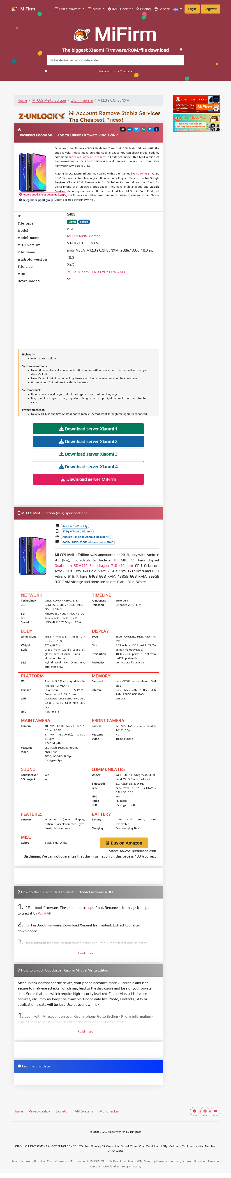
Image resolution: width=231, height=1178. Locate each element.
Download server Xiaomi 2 (91, 441)
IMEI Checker (122, 9)
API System (84, 1111)
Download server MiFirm (90, 479)
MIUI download (79, 1161)
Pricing (145, 9)
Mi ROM (94, 1161)
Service (164, 9)
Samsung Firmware (156, 1161)
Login (192, 9)
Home (22, 100)
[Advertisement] (88, 315)
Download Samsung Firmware (121, 1166)
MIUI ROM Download (113, 1161)
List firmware (70, 9)
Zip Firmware (82, 100)
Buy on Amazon (126, 842)
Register (211, 9)
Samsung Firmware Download (188, 1161)
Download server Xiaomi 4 (91, 466)
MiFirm (27, 8)
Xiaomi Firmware (22, 1161)
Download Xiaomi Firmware (51, 1161)
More (97, 9)
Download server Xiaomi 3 (91, 453)
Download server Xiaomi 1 (91, 428)
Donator (62, 1111)
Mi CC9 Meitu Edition (49, 100)
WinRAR (44, 913)
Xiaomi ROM (134, 1161)
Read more (85, 953)
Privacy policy (39, 1111)
